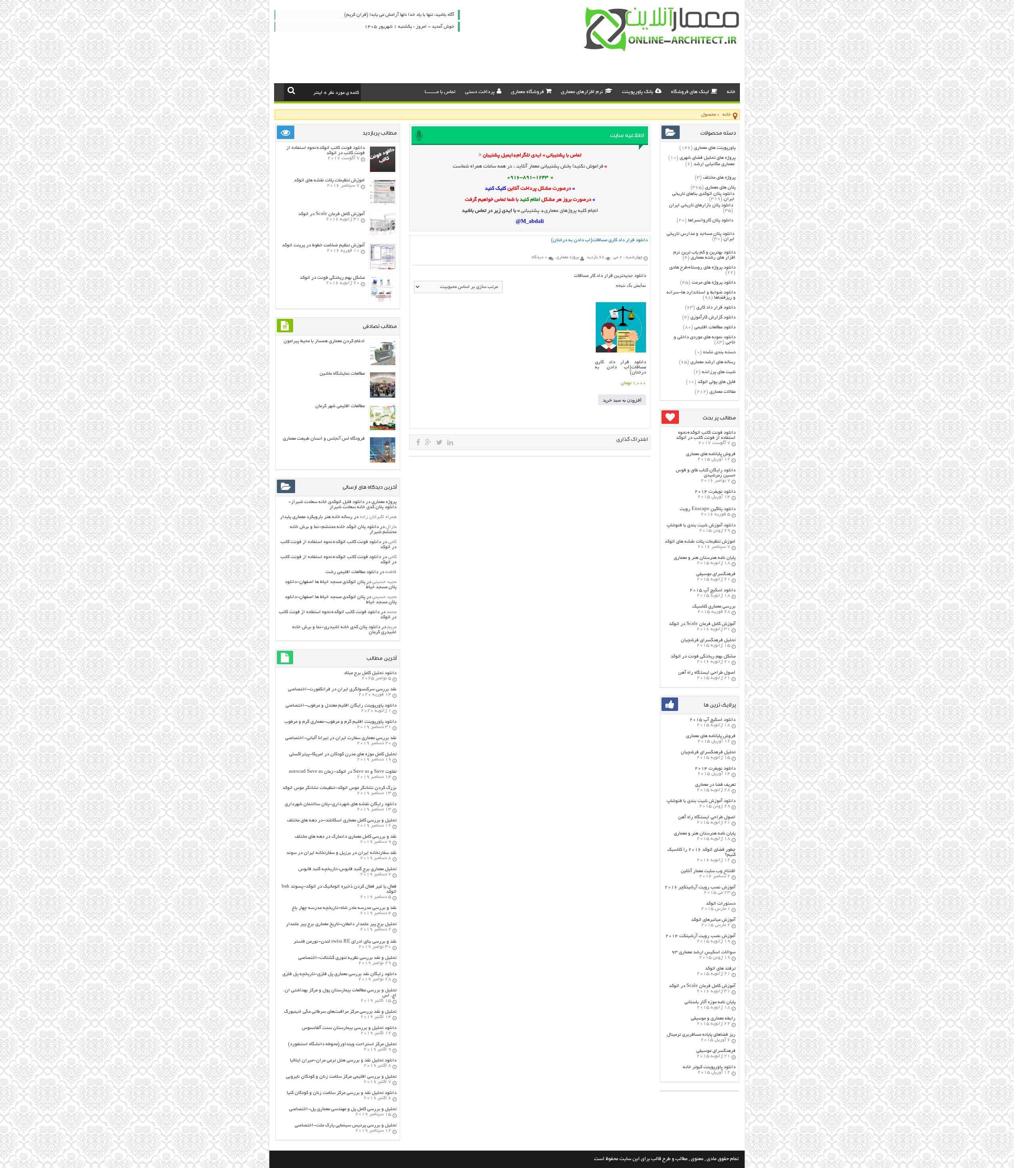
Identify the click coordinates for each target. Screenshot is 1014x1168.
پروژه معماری (384, 502)
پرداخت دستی (480, 92)
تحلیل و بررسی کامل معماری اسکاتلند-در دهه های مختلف (341, 820)
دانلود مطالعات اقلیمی (715, 327)
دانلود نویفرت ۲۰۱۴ (715, 491)
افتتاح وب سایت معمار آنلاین (708, 871)
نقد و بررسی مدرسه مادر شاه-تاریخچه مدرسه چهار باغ (344, 908)
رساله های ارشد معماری (713, 362)
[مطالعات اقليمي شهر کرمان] (382, 429)
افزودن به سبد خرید (622, 400)
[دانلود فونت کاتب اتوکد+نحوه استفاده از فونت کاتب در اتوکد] (382, 170)
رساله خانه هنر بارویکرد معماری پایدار (316, 517)
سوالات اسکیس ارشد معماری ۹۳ (703, 952)
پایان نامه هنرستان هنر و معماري (705, 557)
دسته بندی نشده (719, 352)
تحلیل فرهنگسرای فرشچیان (708, 640)
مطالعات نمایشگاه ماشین (342, 373)
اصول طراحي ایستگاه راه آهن (707, 672)
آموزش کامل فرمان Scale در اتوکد (702, 624)
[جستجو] (291, 90)
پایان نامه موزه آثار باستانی (710, 1002)
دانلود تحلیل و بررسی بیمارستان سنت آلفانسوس (349, 1028)
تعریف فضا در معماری (715, 784)
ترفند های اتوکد (720, 968)
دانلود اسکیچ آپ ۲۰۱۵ (713, 590)
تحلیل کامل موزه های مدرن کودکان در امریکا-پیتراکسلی (342, 754)
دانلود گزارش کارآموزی (713, 317)
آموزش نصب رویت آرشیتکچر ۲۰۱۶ (700, 887)
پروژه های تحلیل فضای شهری (708, 157)
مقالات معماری (722, 391)
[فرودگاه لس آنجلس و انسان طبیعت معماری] (382, 461)
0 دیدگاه (539, 257)
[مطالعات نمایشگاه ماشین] (382, 396)
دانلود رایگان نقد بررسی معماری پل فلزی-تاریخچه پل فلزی (339, 974)
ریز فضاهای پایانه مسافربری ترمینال (701, 1034)
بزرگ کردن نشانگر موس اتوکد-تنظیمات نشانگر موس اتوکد (339, 788)
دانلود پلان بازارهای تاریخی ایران (701, 205)
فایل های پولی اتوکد (717, 382)
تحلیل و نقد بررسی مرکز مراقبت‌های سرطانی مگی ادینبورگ (340, 1011)
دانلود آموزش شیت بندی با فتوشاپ (701, 525)
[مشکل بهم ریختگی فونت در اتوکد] (382, 300)
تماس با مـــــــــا (440, 92)
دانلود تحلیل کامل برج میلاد (370, 673)
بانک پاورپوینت (637, 92)
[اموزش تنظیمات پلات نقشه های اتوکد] (382, 203)
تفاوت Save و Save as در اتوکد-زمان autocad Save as (342, 771)
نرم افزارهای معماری (582, 92)
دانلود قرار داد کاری (716, 307)
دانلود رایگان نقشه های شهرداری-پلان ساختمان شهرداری (340, 804)
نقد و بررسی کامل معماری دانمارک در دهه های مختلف (345, 836)
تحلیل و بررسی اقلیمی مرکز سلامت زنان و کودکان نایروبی (341, 1076)
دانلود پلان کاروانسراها (710, 220)
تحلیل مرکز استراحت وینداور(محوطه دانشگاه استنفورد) (342, 1044)
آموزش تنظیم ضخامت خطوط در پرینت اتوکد (323, 245)
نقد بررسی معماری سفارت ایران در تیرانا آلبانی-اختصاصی (340, 738)
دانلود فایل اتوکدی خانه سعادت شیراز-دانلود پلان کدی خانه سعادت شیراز (342, 504)
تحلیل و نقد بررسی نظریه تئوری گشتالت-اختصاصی (347, 957)
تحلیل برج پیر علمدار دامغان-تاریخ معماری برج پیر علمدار (341, 924)
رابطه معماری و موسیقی (713, 1018)
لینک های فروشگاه (690, 92)
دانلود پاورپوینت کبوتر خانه (709, 1067)
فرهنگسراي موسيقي (716, 574)
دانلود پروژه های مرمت (714, 282)
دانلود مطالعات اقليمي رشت (352, 572)
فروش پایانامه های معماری (711, 454)
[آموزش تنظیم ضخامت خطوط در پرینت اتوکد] (382, 268)
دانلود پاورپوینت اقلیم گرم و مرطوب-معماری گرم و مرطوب (340, 721)
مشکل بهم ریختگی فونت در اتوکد (703, 656)
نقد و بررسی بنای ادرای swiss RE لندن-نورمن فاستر (345, 941)
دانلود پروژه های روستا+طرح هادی (702, 267)
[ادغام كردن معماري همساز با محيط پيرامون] (382, 364)
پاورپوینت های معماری (715, 148)
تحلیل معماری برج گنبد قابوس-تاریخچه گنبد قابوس (347, 869)
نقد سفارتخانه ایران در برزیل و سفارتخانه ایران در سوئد (341, 853)
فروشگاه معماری (527, 92)
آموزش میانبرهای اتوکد (713, 919)
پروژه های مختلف (719, 177)
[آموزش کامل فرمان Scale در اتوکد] (382, 235)
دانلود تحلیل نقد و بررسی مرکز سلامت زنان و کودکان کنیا (341, 1093)
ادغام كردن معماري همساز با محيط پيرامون (324, 341)
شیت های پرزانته (719, 372)
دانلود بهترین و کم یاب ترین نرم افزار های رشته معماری (704, 255)
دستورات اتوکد (721, 903)
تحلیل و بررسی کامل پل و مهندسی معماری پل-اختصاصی (342, 1109)
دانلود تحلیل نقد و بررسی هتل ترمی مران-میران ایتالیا (343, 1060)
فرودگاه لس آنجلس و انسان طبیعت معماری (324, 438)
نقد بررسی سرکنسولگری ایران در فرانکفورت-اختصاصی (342, 689)
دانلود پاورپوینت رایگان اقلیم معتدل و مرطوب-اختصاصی (341, 705)
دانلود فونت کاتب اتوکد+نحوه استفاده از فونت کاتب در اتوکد (706, 435)
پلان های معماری (720, 187)
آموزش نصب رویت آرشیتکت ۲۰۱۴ (700, 936)
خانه (731, 92)
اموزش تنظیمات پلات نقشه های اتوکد (700, 541)
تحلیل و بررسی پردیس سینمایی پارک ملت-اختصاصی (345, 1125)
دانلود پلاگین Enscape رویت (708, 509)
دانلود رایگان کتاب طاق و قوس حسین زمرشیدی (706, 473)
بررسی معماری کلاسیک (714, 606)
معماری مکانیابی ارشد (714, 164)
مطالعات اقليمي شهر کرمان (340, 406)
